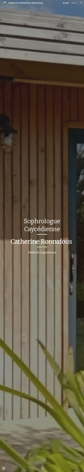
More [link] (74, 3)
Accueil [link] (66, 3)
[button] (81, 2)
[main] (42, 226)
